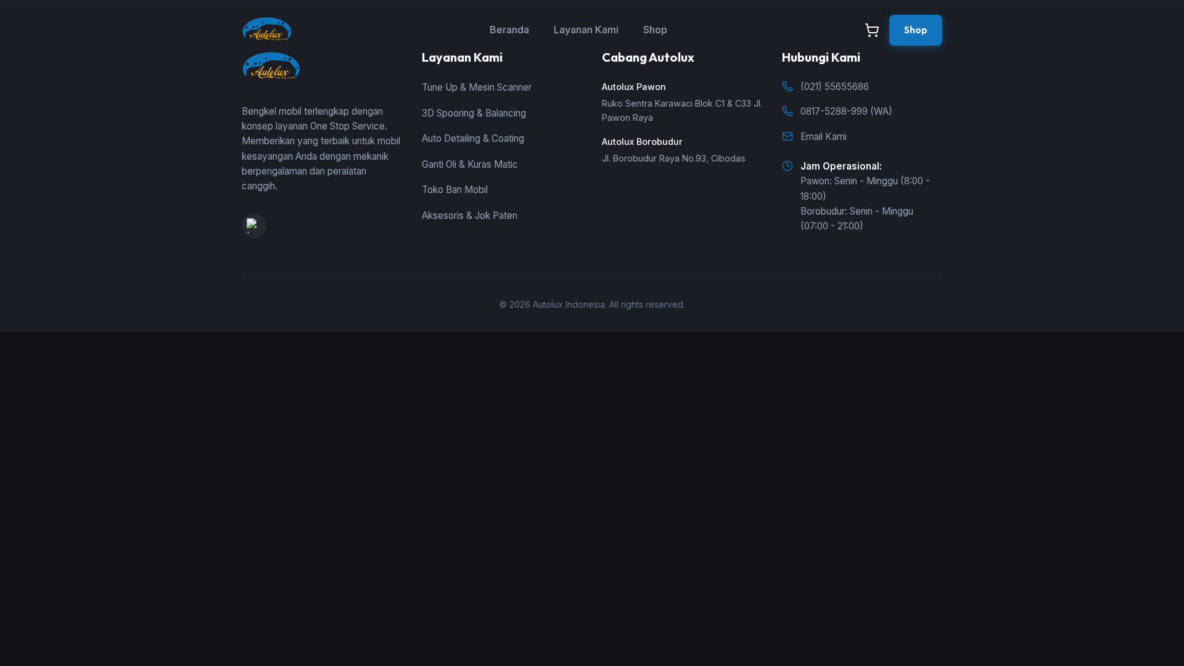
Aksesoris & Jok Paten (469, 215)
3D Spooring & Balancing (474, 113)
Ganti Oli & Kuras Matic (470, 164)
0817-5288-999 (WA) (846, 111)
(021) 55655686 (834, 86)
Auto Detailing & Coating (473, 138)
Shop (655, 29)
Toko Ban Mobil (455, 189)
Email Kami (823, 136)
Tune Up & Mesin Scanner (477, 87)
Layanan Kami (586, 29)
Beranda (509, 29)
